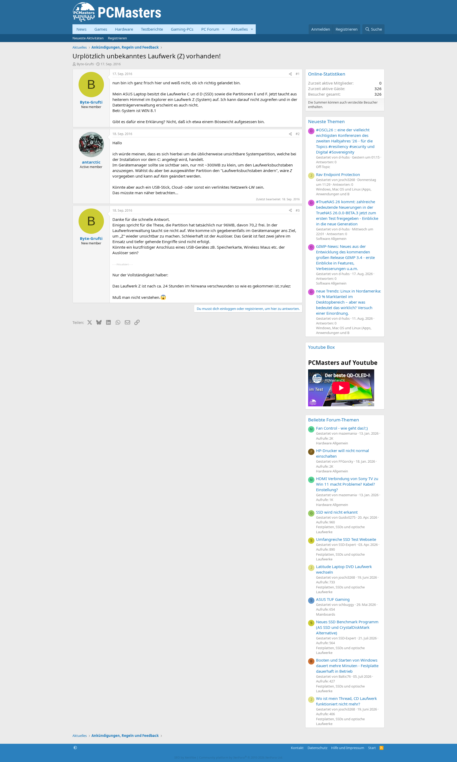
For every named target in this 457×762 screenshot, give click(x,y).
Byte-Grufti (85, 64)
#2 (298, 134)
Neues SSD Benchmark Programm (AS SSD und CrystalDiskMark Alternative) (347, 627)
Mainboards (325, 614)
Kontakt (297, 747)
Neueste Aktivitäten (88, 38)
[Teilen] (290, 74)
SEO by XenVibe (185, 757)
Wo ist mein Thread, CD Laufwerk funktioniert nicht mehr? (346, 701)
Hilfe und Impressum (347, 747)
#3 (298, 210)
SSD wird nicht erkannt (337, 512)
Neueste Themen (326, 121)
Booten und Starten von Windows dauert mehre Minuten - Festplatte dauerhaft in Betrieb (347, 665)
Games (100, 29)
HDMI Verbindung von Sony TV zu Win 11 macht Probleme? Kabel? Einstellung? (347, 484)
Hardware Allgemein (332, 443)
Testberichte (152, 29)
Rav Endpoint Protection (338, 174)
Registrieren (117, 38)
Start (372, 747)
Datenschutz (317, 747)
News (81, 29)
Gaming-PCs (182, 29)
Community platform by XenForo (241, 757)
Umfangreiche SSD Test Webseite (346, 539)
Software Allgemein (331, 238)
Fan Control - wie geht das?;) (342, 428)
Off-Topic (323, 166)
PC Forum (210, 29)
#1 (298, 74)
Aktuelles (239, 29)
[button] (223, 29)
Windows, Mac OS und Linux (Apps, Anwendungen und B (343, 191)
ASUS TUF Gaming (333, 599)
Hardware (124, 29)
